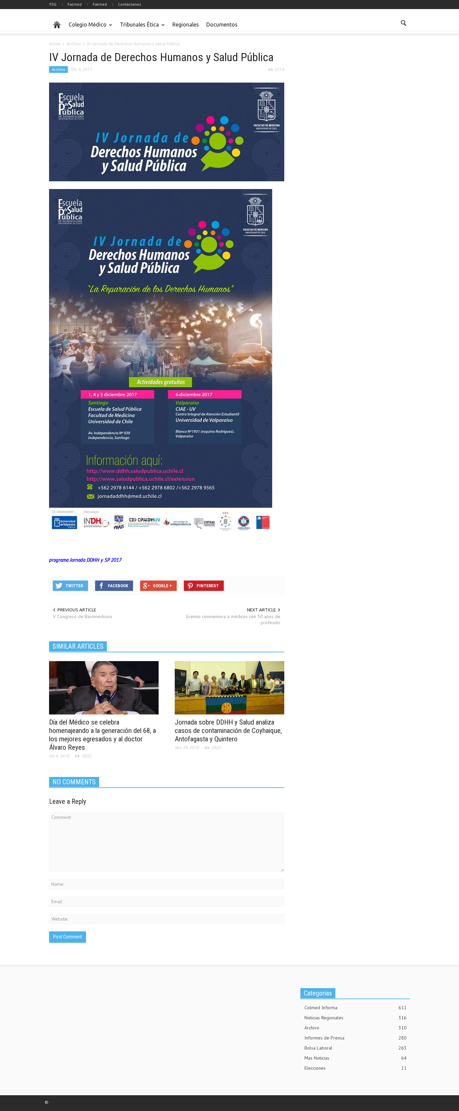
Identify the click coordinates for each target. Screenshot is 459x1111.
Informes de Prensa (355, 1038)
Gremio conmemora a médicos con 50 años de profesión (233, 619)
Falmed (75, 4)
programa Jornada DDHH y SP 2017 (85, 560)
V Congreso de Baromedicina (82, 616)
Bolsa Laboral (355, 1048)
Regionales (185, 24)
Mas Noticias (355, 1058)
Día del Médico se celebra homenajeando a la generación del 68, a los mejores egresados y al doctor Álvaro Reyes (102, 734)
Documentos (222, 24)
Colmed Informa (355, 1008)
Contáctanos (129, 4)
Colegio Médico (86, 27)
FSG (52, 4)
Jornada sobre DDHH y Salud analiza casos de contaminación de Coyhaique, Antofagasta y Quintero (228, 730)
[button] (403, 24)
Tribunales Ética (137, 27)
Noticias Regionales (355, 1018)
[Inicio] (57, 25)
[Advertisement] (350, 92)
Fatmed (100, 4)
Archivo (58, 69)
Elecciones (355, 1068)
